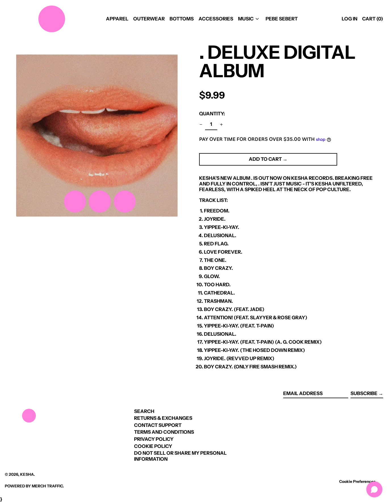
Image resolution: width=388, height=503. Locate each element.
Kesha (27, 474)
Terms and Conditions (164, 432)
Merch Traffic (47, 486)
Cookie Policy (153, 446)
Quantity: (212, 113)
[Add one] (221, 124)
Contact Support (158, 425)
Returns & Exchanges (163, 418)
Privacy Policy (154, 439)
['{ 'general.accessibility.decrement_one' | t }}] (201, 124)
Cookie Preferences (357, 481)
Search (144, 411)
